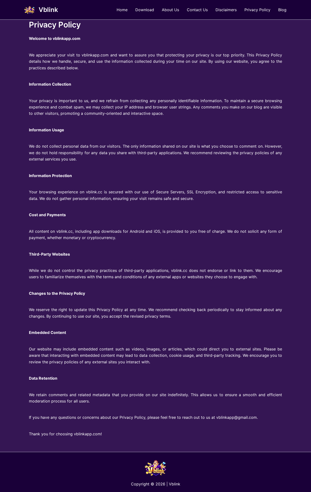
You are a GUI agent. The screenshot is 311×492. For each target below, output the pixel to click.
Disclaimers (226, 9)
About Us (170, 9)
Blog (282, 9)
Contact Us (197, 9)
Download (144, 9)
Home (122, 9)
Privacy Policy (257, 9)
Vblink (48, 9)
